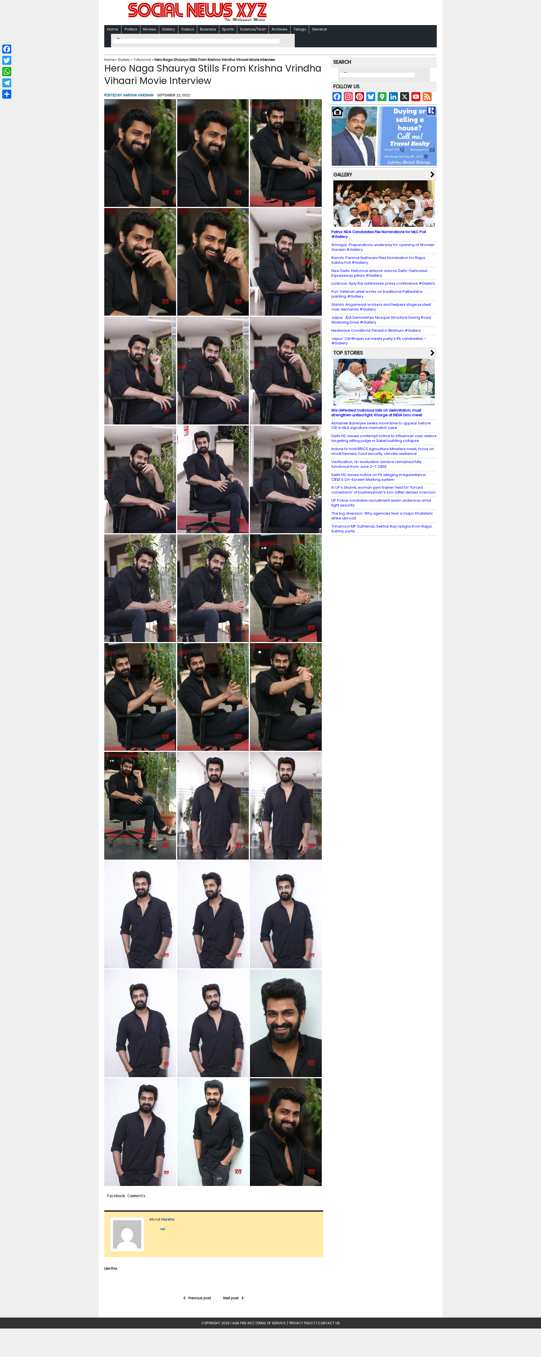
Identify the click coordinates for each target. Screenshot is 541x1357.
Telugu (300, 29)
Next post (231, 1298)
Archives (279, 29)
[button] (140, 153)
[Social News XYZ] (198, 20)
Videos (187, 29)
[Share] (6, 94)
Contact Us (329, 1323)
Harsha (167, 1219)
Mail (163, 1229)
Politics (131, 29)
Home (112, 29)
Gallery (168, 29)
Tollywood (142, 59)
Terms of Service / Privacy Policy (285, 1323)
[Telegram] (6, 82)
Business (208, 29)
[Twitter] (6, 60)
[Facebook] (6, 49)
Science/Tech (253, 29)
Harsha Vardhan (138, 95)
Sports (228, 29)
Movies (149, 29)
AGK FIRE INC (242, 1323)
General (319, 29)
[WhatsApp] (6, 71)
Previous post (200, 1298)
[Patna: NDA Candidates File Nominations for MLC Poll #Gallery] (384, 224)
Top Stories (348, 352)
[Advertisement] (343, 13)
